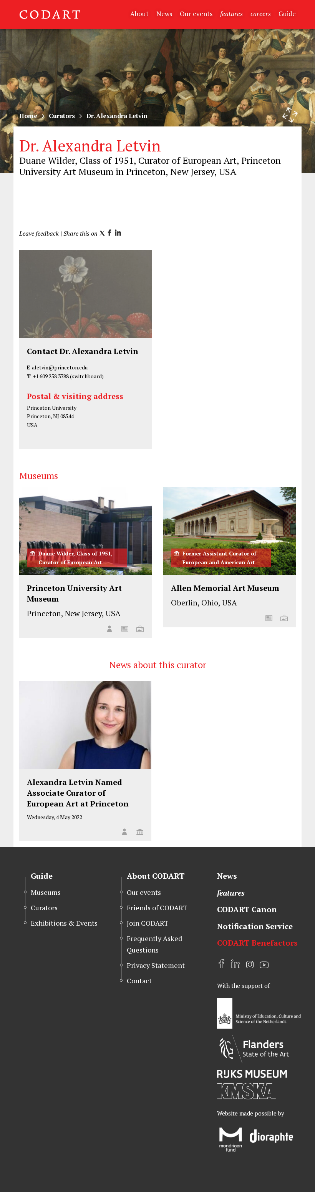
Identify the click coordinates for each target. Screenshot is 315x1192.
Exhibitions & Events (64, 923)
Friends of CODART (157, 907)
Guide (287, 13)
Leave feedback (39, 233)
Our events (196, 13)
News (164, 13)
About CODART (156, 876)
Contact (139, 980)
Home (28, 115)
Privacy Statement (156, 965)
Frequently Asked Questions (154, 944)
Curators (62, 115)
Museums (46, 892)
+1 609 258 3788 (51, 376)
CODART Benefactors (257, 943)
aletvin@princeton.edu (60, 367)
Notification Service (255, 926)
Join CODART (148, 923)
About (139, 13)
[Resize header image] (290, 115)
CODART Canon (247, 909)
